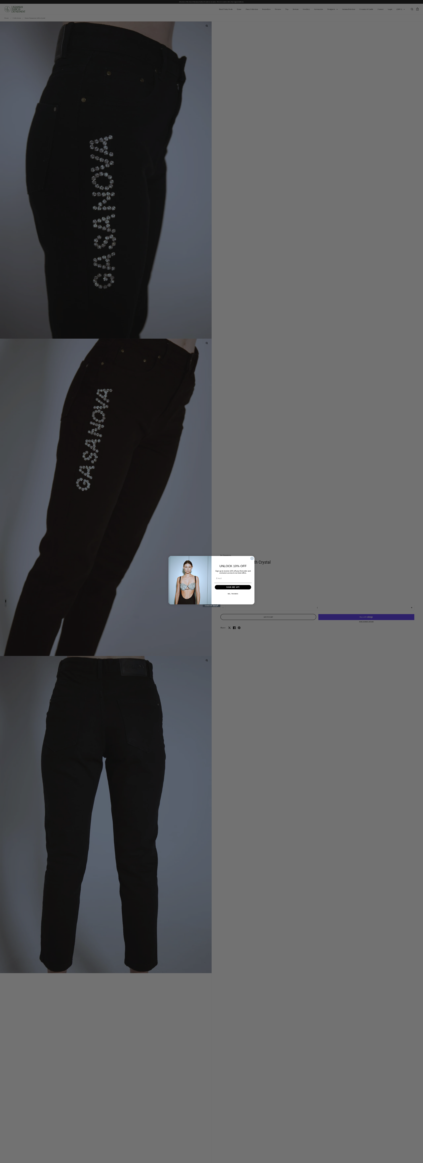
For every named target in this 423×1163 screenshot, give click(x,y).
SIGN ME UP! (233, 587)
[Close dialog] (252, 558)
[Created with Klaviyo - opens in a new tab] (211, 605)
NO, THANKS (233, 594)
